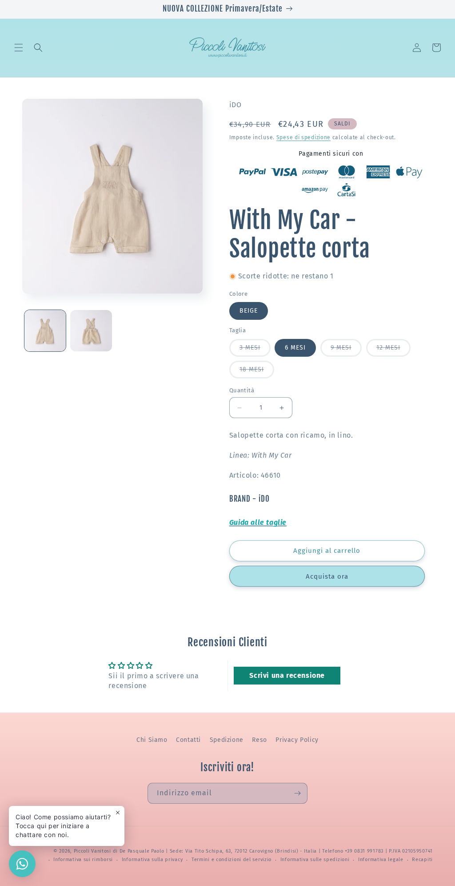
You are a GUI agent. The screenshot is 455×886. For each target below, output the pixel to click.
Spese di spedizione (303, 137)
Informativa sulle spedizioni (315, 859)
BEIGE (248, 310)
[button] (18, 47)
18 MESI (256, 372)
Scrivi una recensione (287, 675)
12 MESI (393, 350)
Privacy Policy (296, 740)
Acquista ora (327, 576)
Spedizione (226, 740)
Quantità (241, 390)
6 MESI (295, 347)
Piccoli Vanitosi (92, 851)
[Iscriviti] (297, 793)
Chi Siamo (151, 740)
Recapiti (422, 859)
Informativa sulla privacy (152, 859)
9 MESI (346, 350)
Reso (259, 740)
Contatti (188, 740)
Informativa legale (380, 859)
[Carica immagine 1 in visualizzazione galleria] (45, 330)
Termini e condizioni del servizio (231, 859)
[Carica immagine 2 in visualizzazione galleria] (91, 330)
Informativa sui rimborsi (83, 859)
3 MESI (255, 350)
